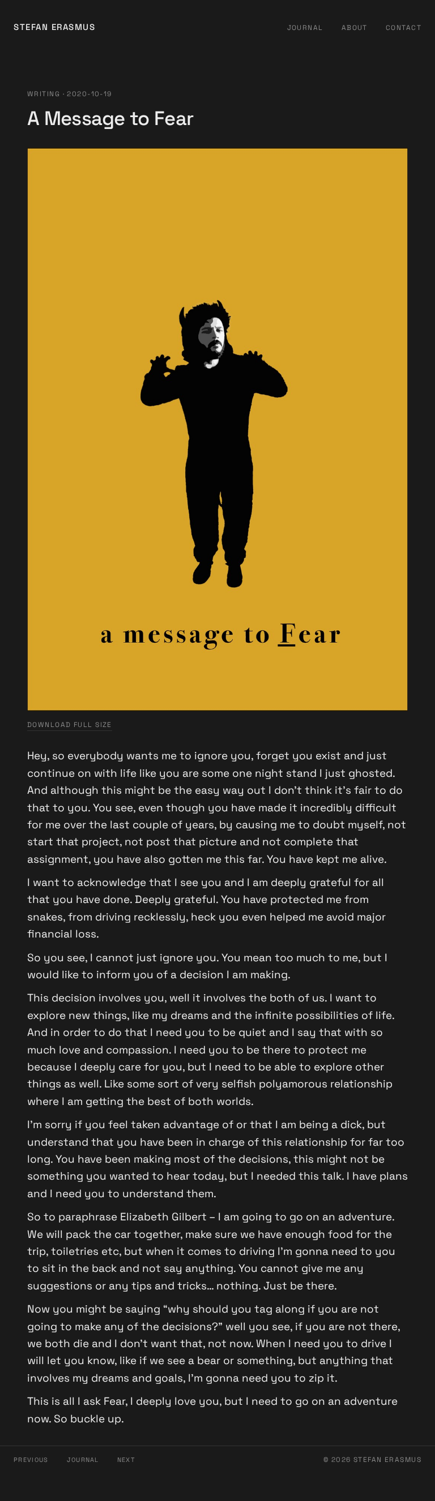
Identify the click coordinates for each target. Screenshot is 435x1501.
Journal (305, 27)
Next (126, 1460)
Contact (403, 27)
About (355, 27)
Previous (31, 1460)
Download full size (69, 724)
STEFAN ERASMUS (54, 26)
